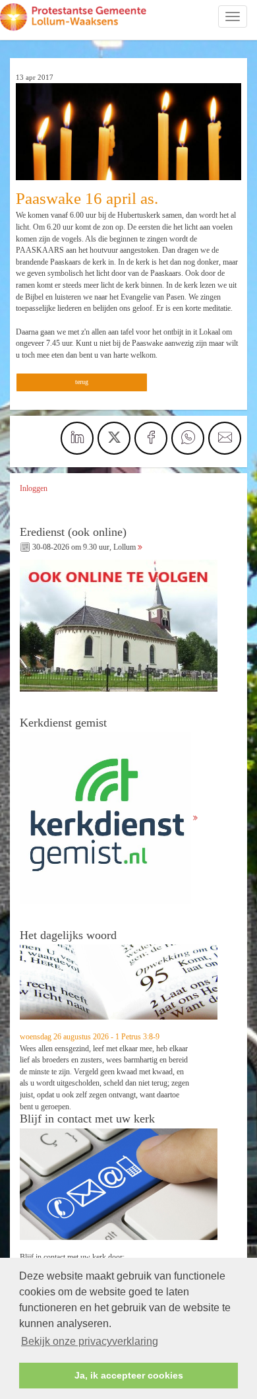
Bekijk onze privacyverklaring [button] (89, 1341)
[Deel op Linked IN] (77, 438)
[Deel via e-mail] (224, 438)
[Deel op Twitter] (114, 438)
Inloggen (33, 488)
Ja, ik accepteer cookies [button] (128, 1375)
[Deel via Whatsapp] (187, 438)
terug (81, 381)
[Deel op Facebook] (150, 438)
